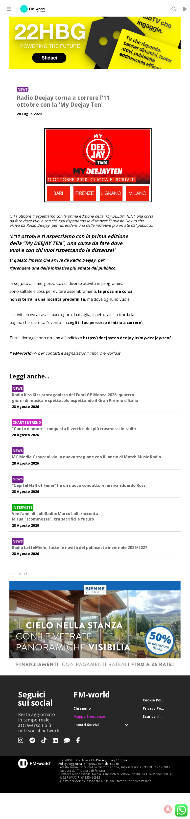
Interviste (23, 507)
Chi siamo (82, 708)
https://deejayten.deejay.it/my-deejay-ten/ (127, 338)
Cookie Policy (154, 700)
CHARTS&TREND (27, 422)
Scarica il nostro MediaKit (157, 716)
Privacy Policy (155, 708)
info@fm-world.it (104, 353)
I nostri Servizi (86, 724)
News (23, 89)
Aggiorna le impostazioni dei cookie (94, 764)
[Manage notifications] (168, 809)
